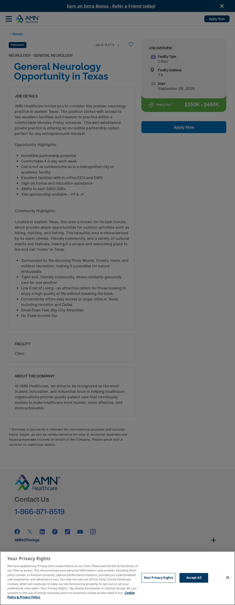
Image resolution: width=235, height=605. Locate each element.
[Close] (228, 577)
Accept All (193, 578)
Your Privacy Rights (158, 578)
